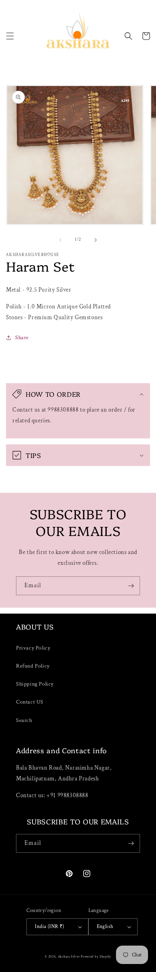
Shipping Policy (35, 684)
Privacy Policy (33, 648)
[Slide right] (95, 240)
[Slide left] (60, 240)
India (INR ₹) (49, 926)
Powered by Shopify (96, 956)
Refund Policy (33, 666)
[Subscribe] (131, 585)
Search (24, 720)
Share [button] (22, 337)
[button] (10, 36)
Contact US (30, 702)
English (105, 926)
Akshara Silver (69, 956)
